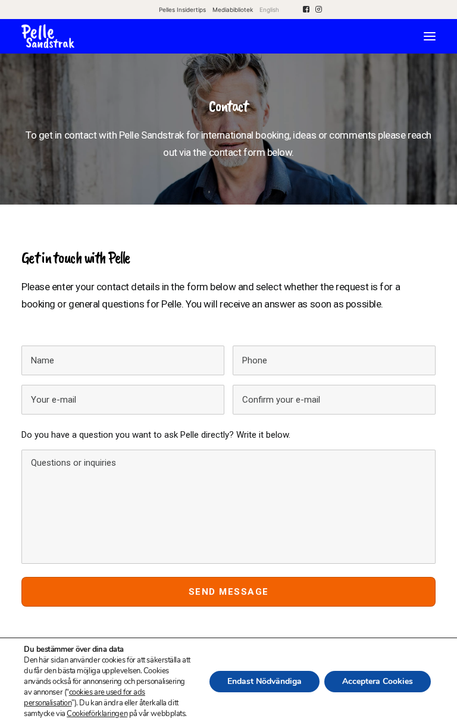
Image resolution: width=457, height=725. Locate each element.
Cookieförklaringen (97, 713)
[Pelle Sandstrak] (47, 36)
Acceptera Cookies (377, 681)
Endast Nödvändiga (264, 681)
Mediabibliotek (232, 9)
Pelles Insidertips (182, 9)
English (269, 9)
